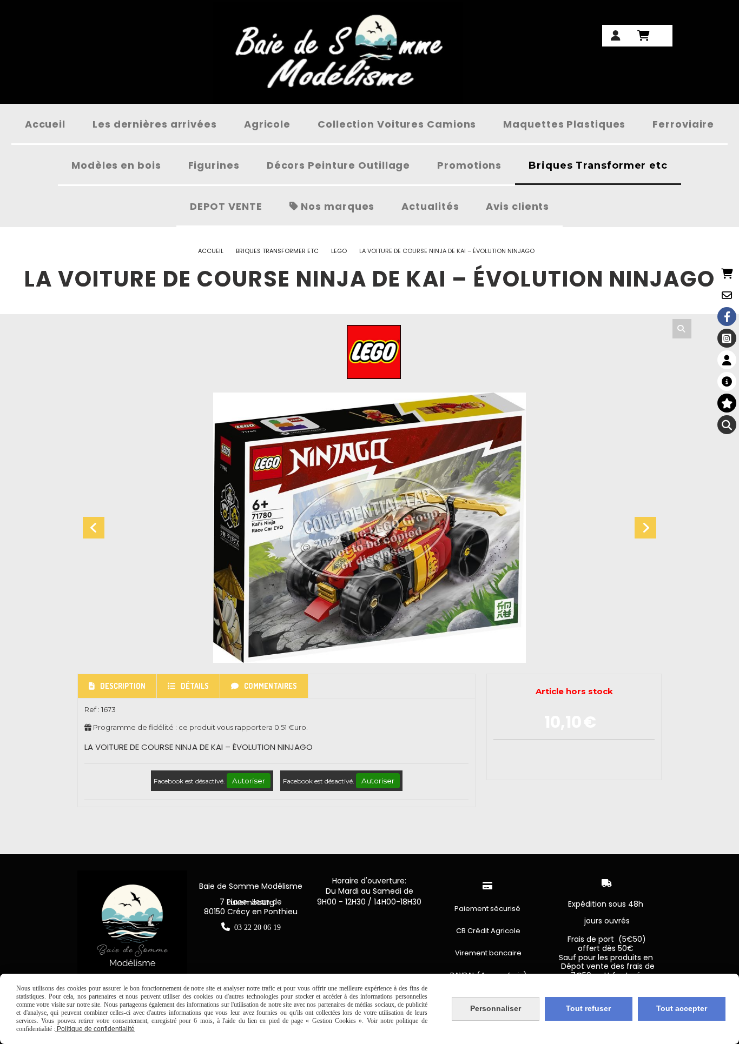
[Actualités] (726, 381)
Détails (195, 685)
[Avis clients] (726, 403)
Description (123, 685)
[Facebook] (726, 316)
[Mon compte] (726, 359)
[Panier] (726, 273)
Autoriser (248, 780)
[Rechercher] (681, 328)
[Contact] (726, 294)
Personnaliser (495, 1008)
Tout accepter (681, 1008)
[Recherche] (726, 424)
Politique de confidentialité (95, 1029)
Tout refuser (588, 1008)
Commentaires (270, 685)
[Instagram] (726, 338)
